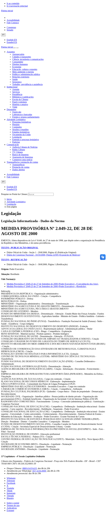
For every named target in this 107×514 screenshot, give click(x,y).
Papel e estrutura (19, 102)
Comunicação (13, 144)
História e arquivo (20, 104)
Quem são (16, 112)
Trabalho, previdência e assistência (27, 84)
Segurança (16, 82)
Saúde (15, 79)
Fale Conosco (13, 22)
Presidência (17, 94)
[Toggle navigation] (15, 47)
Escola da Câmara (20, 99)
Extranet (10, 510)
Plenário (16, 124)
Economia (16, 67)
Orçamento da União (21, 134)
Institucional (12, 87)
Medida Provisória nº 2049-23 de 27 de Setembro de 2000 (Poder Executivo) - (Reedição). (46, 286)
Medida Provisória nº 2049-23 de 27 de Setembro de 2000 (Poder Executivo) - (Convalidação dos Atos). (53, 284)
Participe (16, 142)
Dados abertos (18, 169)
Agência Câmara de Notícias (24, 147)
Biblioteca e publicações (23, 97)
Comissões (17, 127)
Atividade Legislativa (16, 119)
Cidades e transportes (21, 57)
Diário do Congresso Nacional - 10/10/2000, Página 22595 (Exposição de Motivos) (43, 255)
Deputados (11, 109)
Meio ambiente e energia (23, 72)
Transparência (18, 164)
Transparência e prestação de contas (22, 162)
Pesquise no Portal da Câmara (14, 194)
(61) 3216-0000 (39, 471)
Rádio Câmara (18, 149)
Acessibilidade (13, 20)
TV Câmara (17, 152)
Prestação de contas (20, 167)
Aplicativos (12, 508)
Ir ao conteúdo (13, 3)
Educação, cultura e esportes (24, 69)
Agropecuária (18, 54)
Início (9, 199)
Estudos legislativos (21, 132)
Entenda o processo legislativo (25, 139)
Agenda (15, 89)
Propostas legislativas (21, 122)
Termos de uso (13, 505)
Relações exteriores (20, 77)
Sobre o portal (13, 503)
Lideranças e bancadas (22, 114)
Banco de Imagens (20, 154)
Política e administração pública (26, 74)
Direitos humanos (20, 64)
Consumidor (17, 62)
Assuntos (11, 52)
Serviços (16, 92)
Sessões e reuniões (20, 129)
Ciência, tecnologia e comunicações (28, 59)
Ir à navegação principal (17, 6)
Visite (14, 107)
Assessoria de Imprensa (22, 157)
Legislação (17, 137)
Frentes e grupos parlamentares (25, 117)
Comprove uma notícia (22, 159)
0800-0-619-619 (29, 468)
